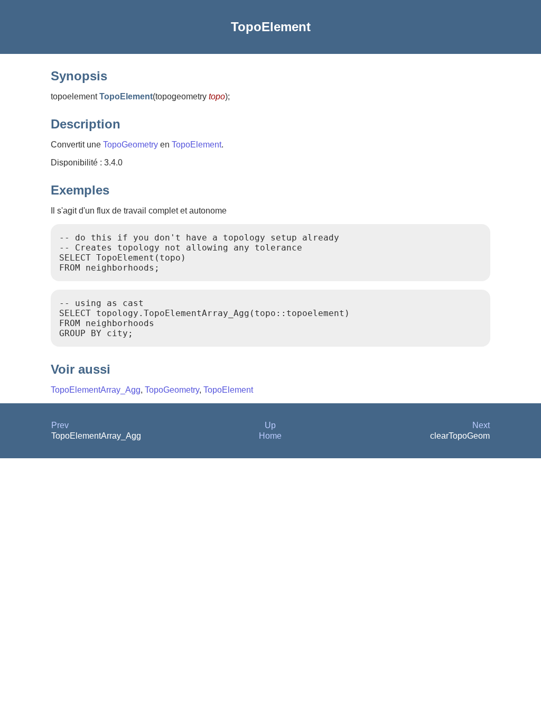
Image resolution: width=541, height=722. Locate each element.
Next (481, 425)
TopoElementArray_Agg (96, 389)
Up (270, 425)
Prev (60, 425)
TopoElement (196, 144)
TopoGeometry (130, 144)
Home (270, 435)
